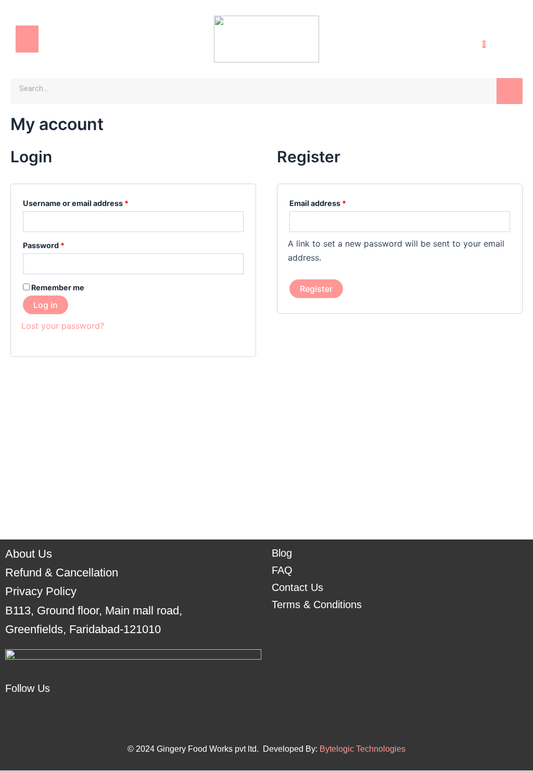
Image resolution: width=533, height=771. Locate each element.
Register (316, 289)
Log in (45, 305)
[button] (27, 39)
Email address (334, 202)
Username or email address (92, 202)
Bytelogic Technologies (362, 748)
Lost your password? (62, 325)
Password (60, 244)
